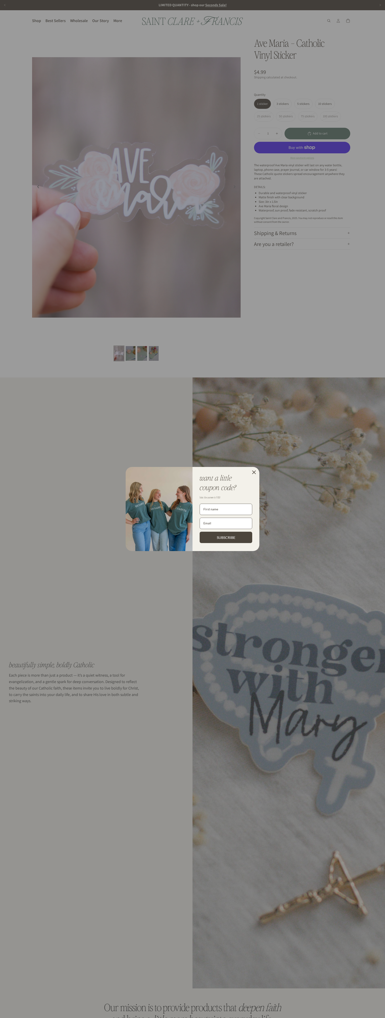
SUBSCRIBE (226, 537)
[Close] (254, 472)
